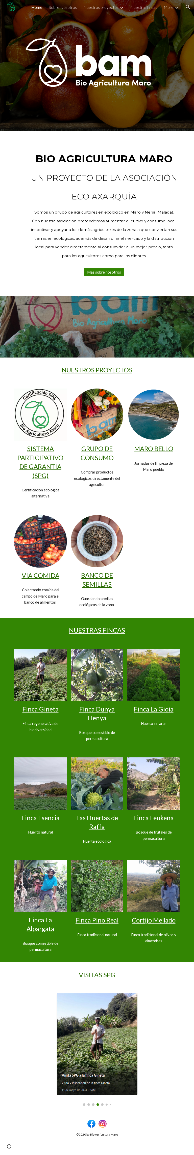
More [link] (169, 7)
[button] (188, 7)
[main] (104, 202)
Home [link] (36, 7)
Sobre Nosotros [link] (63, 7)
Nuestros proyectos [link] (100, 7)
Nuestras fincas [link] (143, 7)
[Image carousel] (97, 1049)
